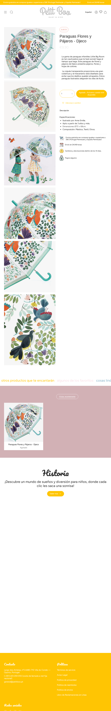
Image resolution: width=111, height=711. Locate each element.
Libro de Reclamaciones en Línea (71, 695)
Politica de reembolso (67, 685)
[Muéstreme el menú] (5, 12)
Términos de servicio (66, 670)
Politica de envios (65, 690)
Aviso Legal (62, 675)
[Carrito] (105, 12)
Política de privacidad (66, 680)
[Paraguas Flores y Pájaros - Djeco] (23, 422)
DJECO (64, 30)
